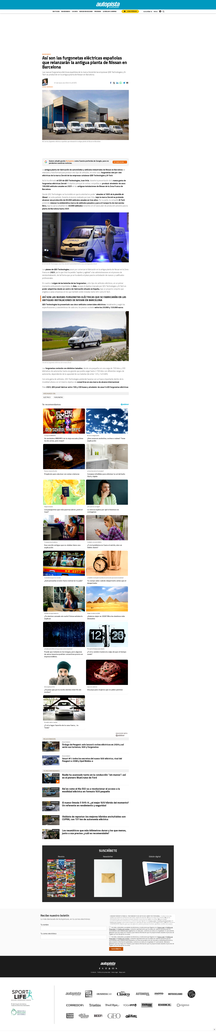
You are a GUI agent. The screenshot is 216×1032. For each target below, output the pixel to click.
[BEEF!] (98, 1015)
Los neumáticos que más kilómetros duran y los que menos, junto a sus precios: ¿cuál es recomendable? (94, 831)
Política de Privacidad (164, 921)
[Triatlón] (94, 1005)
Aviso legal (114, 972)
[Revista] (61, 878)
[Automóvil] (142, 994)
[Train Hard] (70, 1016)
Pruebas (97, 11)
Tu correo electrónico (48, 933)
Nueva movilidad (86, 11)
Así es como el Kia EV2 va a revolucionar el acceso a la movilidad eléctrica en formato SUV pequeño (91, 790)
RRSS (156, 11)
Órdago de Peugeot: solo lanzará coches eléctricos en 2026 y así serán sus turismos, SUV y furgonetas (93, 746)
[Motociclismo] (175, 994)
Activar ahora (119, 162)
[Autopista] (108, 5)
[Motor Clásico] (123, 994)
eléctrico (47, 397)
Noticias (56, 11)
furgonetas (58, 397)
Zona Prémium (132, 11)
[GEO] (114, 1016)
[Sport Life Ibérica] (22, 995)
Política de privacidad (103, 972)
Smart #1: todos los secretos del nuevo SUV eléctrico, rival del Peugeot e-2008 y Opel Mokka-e (92, 760)
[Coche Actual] (89, 994)
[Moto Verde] (159, 994)
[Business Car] (104, 994)
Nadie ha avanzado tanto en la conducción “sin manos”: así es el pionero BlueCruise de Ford (94, 776)
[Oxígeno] (183, 1005)
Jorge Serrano (47, 87)
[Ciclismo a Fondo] (146, 1005)
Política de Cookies (115, 922)
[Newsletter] (108, 878)
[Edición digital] (155, 873)
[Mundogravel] (131, 1016)
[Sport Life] (191, 994)
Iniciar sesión (160, 10)
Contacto (93, 972)
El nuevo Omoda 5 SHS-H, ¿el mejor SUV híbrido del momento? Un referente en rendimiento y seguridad (95, 804)
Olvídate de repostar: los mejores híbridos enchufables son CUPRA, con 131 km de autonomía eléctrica (94, 818)
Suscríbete (147, 11)
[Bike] (164, 1005)
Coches (75, 11)
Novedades (65, 11)
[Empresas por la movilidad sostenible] (18, 1012)
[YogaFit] (130, 1005)
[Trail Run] (112, 1005)
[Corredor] (75, 1005)
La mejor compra (109, 11)
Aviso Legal (152, 921)
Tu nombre (44, 925)
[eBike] (84, 1016)
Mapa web (122, 972)
